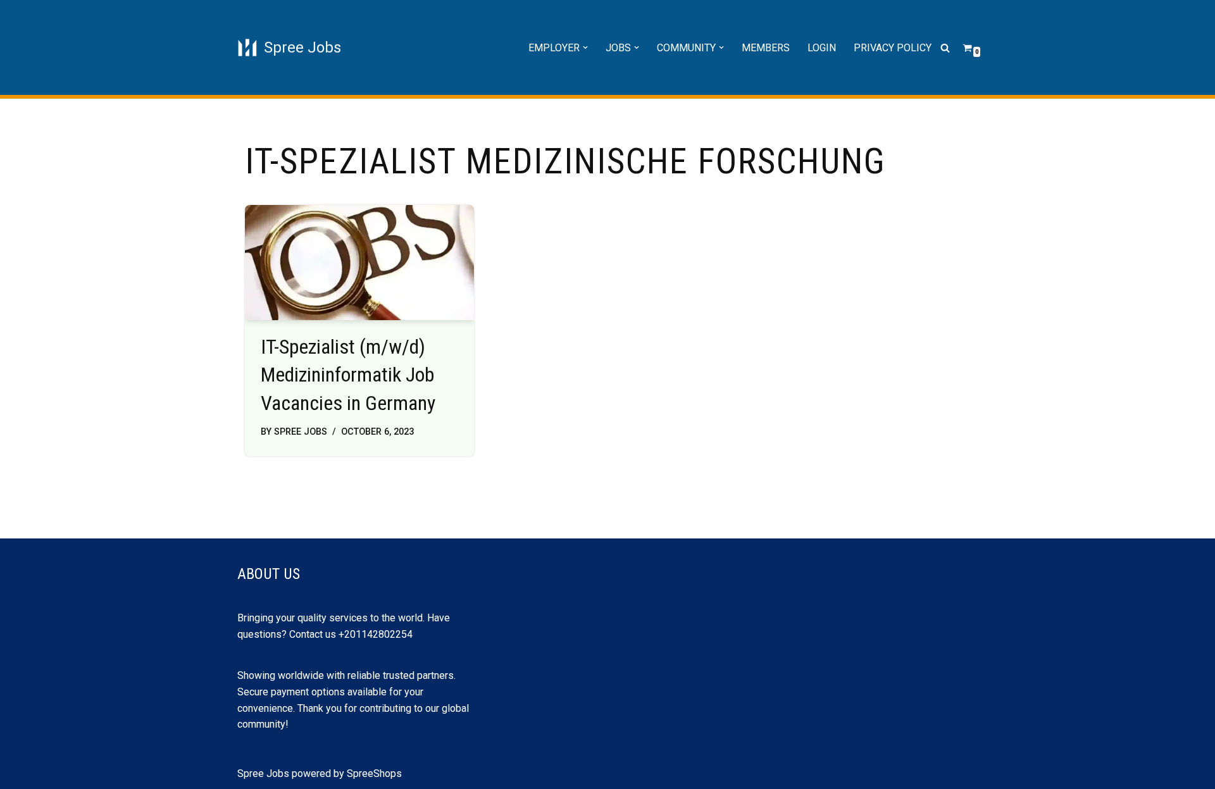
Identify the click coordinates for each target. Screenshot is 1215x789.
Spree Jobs (300, 431)
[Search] (945, 48)
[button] (585, 47)
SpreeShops (374, 773)
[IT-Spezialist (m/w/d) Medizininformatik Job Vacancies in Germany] (359, 262)
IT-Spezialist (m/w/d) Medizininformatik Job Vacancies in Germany (348, 375)
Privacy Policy (893, 48)
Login (821, 48)
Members (766, 48)
